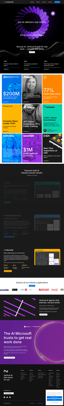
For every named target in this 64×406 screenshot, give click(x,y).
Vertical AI (58, 374)
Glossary (50, 379)
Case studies (51, 376)
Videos (50, 382)
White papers (51, 385)
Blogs (50, 374)
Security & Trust (40, 403)
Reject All (54, 399)
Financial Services (24, 374)
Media (22, 379)
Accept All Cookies (54, 397)
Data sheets (51, 377)
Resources (50, 370)
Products (22, 370)
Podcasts (50, 380)
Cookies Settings (54, 402)
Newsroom (58, 376)
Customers (58, 379)
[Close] (62, 391)
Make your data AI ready (42, 374)
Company (58, 370)
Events (57, 377)
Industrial (22, 376)
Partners (57, 382)
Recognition (58, 380)
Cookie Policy (54, 395)
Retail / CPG (31, 374)
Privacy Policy (32, 403)
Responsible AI (40, 377)
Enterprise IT (23, 377)
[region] (54, 397)
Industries (31, 370)
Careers (57, 385)
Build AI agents (40, 376)
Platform (39, 370)
